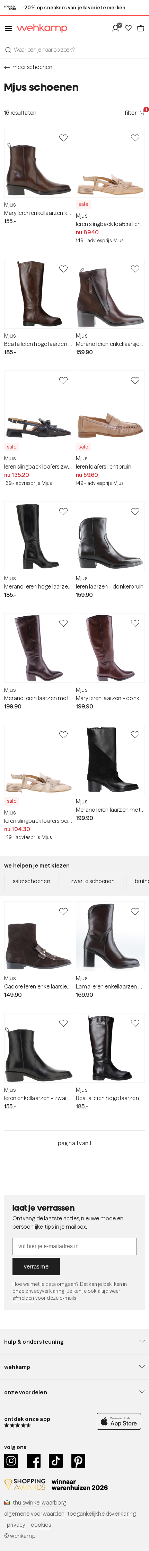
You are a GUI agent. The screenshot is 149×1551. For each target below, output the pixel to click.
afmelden (23, 1298)
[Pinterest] (78, 1461)
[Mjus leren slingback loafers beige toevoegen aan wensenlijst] (63, 734)
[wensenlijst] (130, 28)
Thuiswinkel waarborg (39, 1502)
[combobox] (74, 49)
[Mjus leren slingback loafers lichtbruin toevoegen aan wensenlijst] (135, 138)
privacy (16, 1524)
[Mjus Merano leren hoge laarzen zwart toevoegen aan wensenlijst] (63, 511)
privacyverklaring (44, 1291)
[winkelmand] (141, 28)
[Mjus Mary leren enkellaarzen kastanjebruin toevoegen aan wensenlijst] (63, 138)
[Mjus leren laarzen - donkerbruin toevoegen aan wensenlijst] (135, 511)
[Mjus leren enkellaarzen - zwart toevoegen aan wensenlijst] (63, 1023)
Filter (135, 112)
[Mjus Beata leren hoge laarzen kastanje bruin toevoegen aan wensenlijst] (63, 269)
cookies (41, 1524)
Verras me (36, 1266)
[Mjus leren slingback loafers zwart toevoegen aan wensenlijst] (63, 380)
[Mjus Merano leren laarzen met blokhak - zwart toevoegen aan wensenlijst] (135, 734)
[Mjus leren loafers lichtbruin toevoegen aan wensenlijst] (135, 380)
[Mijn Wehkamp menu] (117, 28)
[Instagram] (11, 1461)
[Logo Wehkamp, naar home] (39, 28)
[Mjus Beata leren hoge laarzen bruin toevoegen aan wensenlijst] (135, 1023)
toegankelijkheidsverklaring (101, 1513)
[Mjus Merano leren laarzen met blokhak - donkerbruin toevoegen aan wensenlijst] (63, 623)
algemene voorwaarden (34, 1513)
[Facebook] (34, 1461)
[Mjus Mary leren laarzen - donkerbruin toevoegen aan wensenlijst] (135, 623)
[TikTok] (56, 1461)
